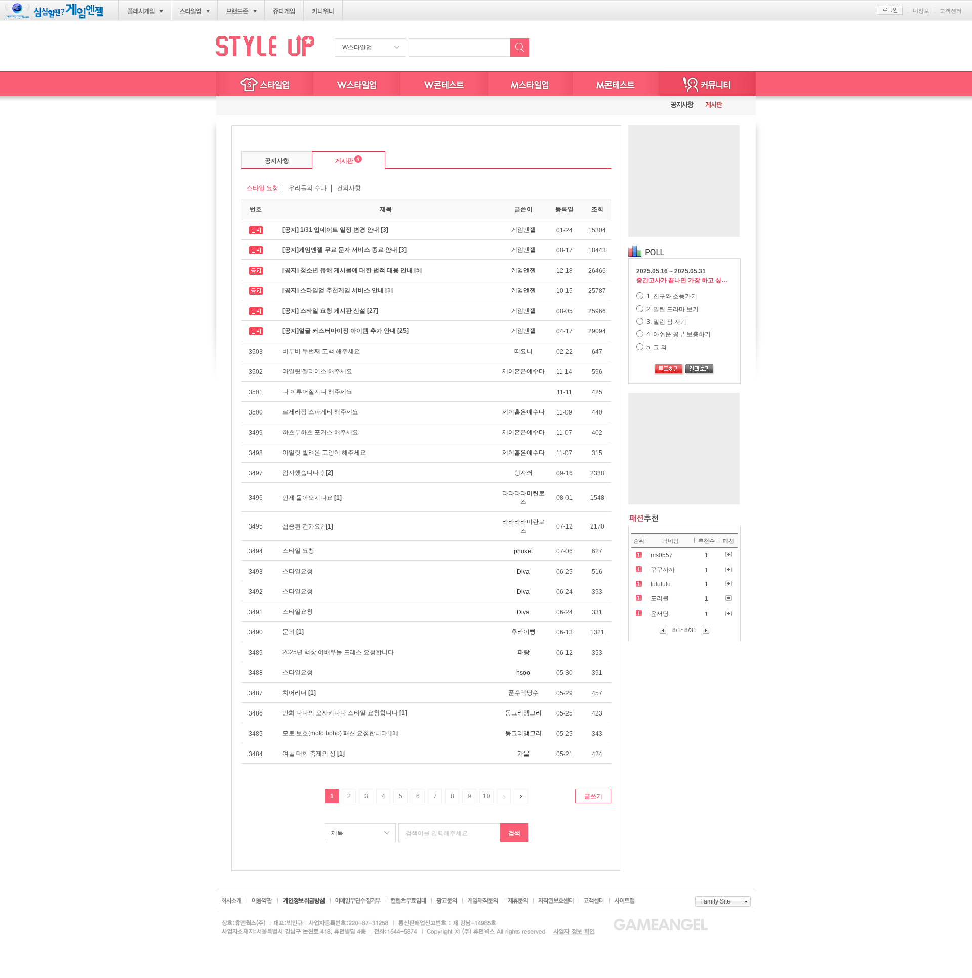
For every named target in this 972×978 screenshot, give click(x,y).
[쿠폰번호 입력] (253, 106)
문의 (293, 631)
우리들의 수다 (308, 188)
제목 (337, 833)
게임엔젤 (523, 229)
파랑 (523, 652)
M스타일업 (530, 84)
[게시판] (713, 106)
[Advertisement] (684, 181)
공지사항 (277, 160)
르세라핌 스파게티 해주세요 (320, 412)
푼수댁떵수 (523, 692)
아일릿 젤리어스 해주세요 (317, 371)
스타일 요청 (262, 188)
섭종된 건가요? (307, 526)
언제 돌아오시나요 (312, 497)
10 (486, 796)
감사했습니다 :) (307, 472)
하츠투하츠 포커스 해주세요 (320, 432)
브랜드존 (237, 11)
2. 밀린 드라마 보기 (672, 309)
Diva (523, 571)
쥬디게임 (284, 11)
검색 (514, 833)
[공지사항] (682, 106)
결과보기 (700, 369)
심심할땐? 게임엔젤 (54, 11)
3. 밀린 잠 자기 (665, 321)
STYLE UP (265, 45)
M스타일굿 (616, 84)
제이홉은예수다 (523, 371)
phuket (523, 551)
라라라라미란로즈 (523, 497)
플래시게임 (141, 11)
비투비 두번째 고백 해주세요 (321, 351)
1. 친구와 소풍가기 (671, 296)
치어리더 (299, 692)
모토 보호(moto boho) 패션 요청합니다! (340, 733)
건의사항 (349, 188)
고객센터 (951, 11)
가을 (523, 753)
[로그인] (890, 10)
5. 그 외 (656, 347)
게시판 (332, 159)
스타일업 (190, 11)
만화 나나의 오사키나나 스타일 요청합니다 (344, 713)
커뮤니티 (707, 84)
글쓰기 (593, 796)
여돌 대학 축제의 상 (313, 753)
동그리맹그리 (523, 713)
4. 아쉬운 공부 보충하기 (678, 334)
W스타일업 (357, 47)
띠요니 (523, 351)
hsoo (523, 672)
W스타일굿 (444, 84)
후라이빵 (523, 631)
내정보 (921, 11)
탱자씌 (523, 472)
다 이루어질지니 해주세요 (317, 391)
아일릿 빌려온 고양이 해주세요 (324, 452)
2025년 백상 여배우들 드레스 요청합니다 (338, 652)
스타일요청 (297, 571)
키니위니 (323, 11)
